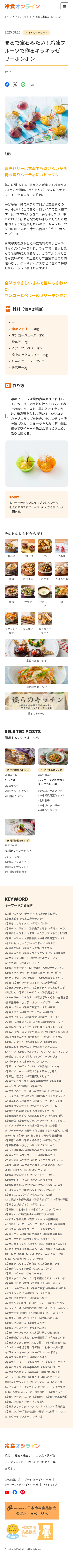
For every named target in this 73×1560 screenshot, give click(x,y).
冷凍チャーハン (30, 1061)
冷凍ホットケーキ (44, 1111)
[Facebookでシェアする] (7, 84)
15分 (65, 1130)
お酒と (10, 1249)
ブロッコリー (13, 1189)
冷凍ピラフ (37, 1209)
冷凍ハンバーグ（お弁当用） (30, 1392)
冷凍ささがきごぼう (17, 1204)
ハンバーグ (54, 1283)
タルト (10, 1288)
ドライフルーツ (15, 1096)
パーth (25, 973)
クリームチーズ (15, 1130)
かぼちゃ (24, 1318)
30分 (8, 1392)
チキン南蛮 (12, 1160)
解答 (41, 1411)
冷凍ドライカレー (55, 1037)
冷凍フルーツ (57, 928)
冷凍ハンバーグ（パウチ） (21, 1066)
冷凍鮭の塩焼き (15, 1076)
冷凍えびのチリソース (18, 987)
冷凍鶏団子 (12, 1145)
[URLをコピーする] (32, 84)
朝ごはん (11, 992)
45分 (26, 1180)
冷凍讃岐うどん (43, 1278)
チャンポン (59, 1160)
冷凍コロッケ (36, 1362)
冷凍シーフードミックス (48, 1101)
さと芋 (25, 1002)
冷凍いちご (38, 1204)
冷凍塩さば (30, 1308)
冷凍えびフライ (30, 963)
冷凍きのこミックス (17, 923)
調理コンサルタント (17, 1382)
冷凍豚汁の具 (13, 1140)
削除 (8, 153)
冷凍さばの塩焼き (32, 1234)
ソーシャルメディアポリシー (20, 1484)
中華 (52, 1007)
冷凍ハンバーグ (43, 1268)
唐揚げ (10, 1056)
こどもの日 (12, 963)
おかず (33, 978)
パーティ (11, 1377)
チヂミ (25, 1160)
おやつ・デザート (38, 32)
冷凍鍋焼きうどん (16, 1115)
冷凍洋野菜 (38, 1288)
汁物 (45, 1032)
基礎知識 (52, 1150)
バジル (31, 1254)
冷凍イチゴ (12, 1155)
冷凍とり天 (12, 973)
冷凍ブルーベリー (16, 1362)
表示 (31, 1219)
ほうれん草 (30, 1189)
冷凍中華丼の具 (53, 1234)
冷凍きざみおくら (45, 997)
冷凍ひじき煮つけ (29, 1377)
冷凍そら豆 (56, 1392)
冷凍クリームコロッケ (26, 982)
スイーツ (11, 1051)
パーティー (40, 1303)
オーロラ (11, 1254)
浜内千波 (27, 1313)
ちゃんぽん (53, 1130)
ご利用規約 (10, 1479)
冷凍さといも (13, 948)
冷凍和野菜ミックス (51, 978)
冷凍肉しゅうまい (16, 933)
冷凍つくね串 (36, 1244)
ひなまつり (28, 1145)
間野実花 (35, 1032)
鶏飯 (21, 1254)
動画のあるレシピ (57, 1244)
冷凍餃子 (39, 1396)
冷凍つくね (20, 1170)
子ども (28, 1027)
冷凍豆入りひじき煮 (17, 1081)
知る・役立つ (23, 1455)
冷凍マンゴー (49, 1229)
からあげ (57, 1091)
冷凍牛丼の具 (31, 1367)
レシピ (56, 1372)
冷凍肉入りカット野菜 (18, 1268)
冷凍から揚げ (39, 1298)
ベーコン (22, 1032)
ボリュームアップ (39, 933)
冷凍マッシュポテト (17, 958)
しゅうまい (25, 943)
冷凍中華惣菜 (49, 982)
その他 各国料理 (53, 1135)
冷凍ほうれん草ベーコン (30, 1249)
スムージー (12, 997)
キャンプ (11, 1086)
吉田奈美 (53, 1219)
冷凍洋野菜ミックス (35, 1007)
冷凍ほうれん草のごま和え (21, 1263)
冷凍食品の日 (47, 1155)
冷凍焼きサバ (13, 1027)
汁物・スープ (47, 1387)
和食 (63, 1288)
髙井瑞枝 (60, 1249)
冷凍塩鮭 (60, 1224)
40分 (40, 1259)
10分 (8, 1259)
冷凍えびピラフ (43, 1199)
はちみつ (22, 978)
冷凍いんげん (39, 1357)
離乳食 (46, 1372)
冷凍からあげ (41, 1091)
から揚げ (55, 1125)
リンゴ (38, 1416)
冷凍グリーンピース (17, 1332)
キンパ (30, 1096)
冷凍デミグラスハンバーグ (34, 1120)
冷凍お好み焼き (33, 1140)
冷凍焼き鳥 (23, 1347)
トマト (23, 1224)
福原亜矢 (11, 1318)
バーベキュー (49, 1051)
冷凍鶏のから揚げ (53, 1165)
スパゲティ (12, 1061)
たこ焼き (39, 1130)
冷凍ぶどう (12, 1046)
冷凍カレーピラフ (29, 992)
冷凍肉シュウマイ (49, 1066)
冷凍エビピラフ (38, 1115)
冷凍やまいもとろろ (29, 1135)
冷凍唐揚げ (12, 1337)
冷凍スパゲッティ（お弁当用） (23, 968)
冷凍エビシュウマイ (17, 1175)
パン (50, 953)
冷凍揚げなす (13, 1283)
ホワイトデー (39, 1175)
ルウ (34, 1002)
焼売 (58, 973)
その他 (46, 1293)
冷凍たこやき (57, 1337)
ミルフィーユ (13, 1308)
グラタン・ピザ (15, 1293)
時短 (34, 958)
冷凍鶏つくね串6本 (17, 1209)
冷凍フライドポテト (17, 1357)
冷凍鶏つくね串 (41, 1347)
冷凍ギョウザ (13, 953)
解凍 (49, 1249)
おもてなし (58, 1120)
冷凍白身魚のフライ (33, 918)
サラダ (61, 1387)
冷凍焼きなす (49, 992)
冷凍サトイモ (13, 1180)
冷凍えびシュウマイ (17, 1106)
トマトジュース (40, 1382)
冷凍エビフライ (15, 1017)
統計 (26, 1283)
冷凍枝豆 (27, 1101)
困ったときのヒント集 (42, 1462)
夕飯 (51, 1214)
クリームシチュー (48, 1254)
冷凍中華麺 (61, 1199)
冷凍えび (41, 1214)
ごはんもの (12, 1101)
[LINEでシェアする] (23, 84)
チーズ (51, 1313)
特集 (7, 1455)
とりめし (11, 1224)
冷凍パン (37, 1086)
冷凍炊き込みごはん (46, 1046)
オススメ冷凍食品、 (43, 1180)
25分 (8, 913)
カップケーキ (53, 1209)
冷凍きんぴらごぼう (51, 1185)
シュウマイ (12, 1416)
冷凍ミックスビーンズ (18, 1278)
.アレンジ (60, 1278)
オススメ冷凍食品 (55, 1406)
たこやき (45, 1160)
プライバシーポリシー (36, 1479)
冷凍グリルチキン (29, 1051)
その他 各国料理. (56, 1342)
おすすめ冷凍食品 (16, 1219)
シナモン (31, 1387)
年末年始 (34, 1372)
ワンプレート (29, 1155)
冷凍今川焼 (56, 1115)
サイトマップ (50, 1484)
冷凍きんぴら (39, 1327)
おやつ (41, 1219)
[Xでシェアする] (15, 84)
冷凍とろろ (48, 1239)
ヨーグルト (38, 1352)
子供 (37, 1022)
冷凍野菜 (11, 1120)
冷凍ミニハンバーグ (17, 1194)
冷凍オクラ (12, 1012)
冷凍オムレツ (34, 1041)
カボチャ (53, 1352)
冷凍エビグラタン (50, 1017)
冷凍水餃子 (12, 918)
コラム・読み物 (45, 1455)
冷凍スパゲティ (40, 923)
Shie (58, 1002)
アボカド (40, 943)
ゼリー (10, 72)
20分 (49, 1194)
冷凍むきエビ (57, 987)
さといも (11, 943)
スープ (45, 1061)
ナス (42, 1189)
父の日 (10, 1022)
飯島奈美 (31, 938)
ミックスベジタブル (46, 1056)
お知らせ (10, 1468)
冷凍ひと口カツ (51, 1367)
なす (34, 1160)
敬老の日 (27, 1046)
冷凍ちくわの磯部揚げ (18, 1111)
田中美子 (42, 1096)
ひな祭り (39, 1401)
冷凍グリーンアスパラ (18, 1396)
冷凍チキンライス (16, 928)
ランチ (10, 1347)
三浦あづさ (38, 1283)
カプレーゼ (23, 1288)
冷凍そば (50, 1012)
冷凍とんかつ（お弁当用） (26, 1037)
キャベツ (24, 1352)
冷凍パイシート (15, 1071)
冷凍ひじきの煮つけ (17, 1298)
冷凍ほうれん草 (49, 1318)
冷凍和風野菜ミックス (52, 938)
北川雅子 (39, 1027)
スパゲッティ (57, 1096)
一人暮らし (61, 1308)
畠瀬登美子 (12, 1002)
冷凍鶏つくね (24, 1022)
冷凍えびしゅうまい (17, 1406)
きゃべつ (57, 1382)
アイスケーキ (34, 1273)
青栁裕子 (53, 1288)
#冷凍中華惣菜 (40, 1081)
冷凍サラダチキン (54, 968)
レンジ (64, 1051)
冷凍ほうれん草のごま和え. (42, 1071)
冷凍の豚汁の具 (38, 1125)
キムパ (10, 1032)
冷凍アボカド (13, 1239)
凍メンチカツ (56, 1303)
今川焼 (50, 1411)
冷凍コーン (38, 1194)
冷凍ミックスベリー (17, 1327)
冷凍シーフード (15, 938)
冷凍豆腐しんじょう (38, 1076)
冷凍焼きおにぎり (47, 913)
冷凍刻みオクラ (35, 1150)
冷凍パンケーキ (15, 1041)
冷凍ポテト (40, 987)
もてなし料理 (59, 933)
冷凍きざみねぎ (31, 1165)
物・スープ (46, 1308)
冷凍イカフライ (56, 1362)
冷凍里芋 (56, 1081)
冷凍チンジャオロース (18, 1303)
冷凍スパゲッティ (32, 1012)
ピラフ (10, 978)
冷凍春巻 (60, 953)
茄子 (29, 1130)
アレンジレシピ (14, 1462)
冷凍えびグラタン (34, 953)
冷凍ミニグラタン (16, 1244)
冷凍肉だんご (52, 1140)
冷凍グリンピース (16, 1322)
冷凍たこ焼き (31, 1239)
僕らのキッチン (51, 1377)
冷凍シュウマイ (15, 1273)
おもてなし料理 (59, 1032)
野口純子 (40, 1313)
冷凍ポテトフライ (50, 958)
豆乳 (34, 1318)
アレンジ (37, 1406)
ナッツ (20, 1056)
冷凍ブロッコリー (29, 1229)
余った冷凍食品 (15, 1150)
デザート (21, 1125)
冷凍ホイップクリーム (44, 1106)
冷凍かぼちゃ (13, 1007)
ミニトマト (54, 1189)
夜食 (8, 982)
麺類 (16, 1165)
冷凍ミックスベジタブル (38, 948)
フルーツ (27, 1416)
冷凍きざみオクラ (16, 1372)
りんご (51, 943)
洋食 (8, 1165)
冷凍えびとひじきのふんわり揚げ (25, 1342)
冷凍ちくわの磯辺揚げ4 (19, 1214)
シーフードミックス (41, 1224)
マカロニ (62, 1411)
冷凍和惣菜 (51, 1041)
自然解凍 (32, 1185)
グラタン (11, 1352)
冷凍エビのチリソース (18, 1091)
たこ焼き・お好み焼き (18, 1199)
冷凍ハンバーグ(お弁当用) (21, 1411)
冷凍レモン (12, 1234)
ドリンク (30, 1259)
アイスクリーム (46, 1145)
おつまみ (11, 1229)
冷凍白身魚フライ (49, 1263)
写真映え (24, 1086)
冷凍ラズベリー (38, 1322)
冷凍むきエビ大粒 (57, 1396)
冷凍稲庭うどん (15, 1185)
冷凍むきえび (13, 1367)
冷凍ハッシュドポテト (18, 1401)
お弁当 (18, 1259)
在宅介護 (63, 997)
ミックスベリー (15, 1387)
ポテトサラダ (55, 1027)
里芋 (50, 973)
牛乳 (29, 1056)
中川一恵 (58, 1347)
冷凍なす (32, 1017)
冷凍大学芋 (12, 1313)
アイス (9, 1125)
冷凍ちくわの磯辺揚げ (34, 1337)
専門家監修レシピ (53, 1022)
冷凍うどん (33, 1293)
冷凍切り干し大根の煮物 (45, 1332)
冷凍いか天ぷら (38, 1170)
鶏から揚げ (38, 973)
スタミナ (27, 997)
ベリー (62, 1313)
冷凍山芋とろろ (38, 928)
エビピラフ (46, 1002)
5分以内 (10, 1135)
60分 (8, 1170)
